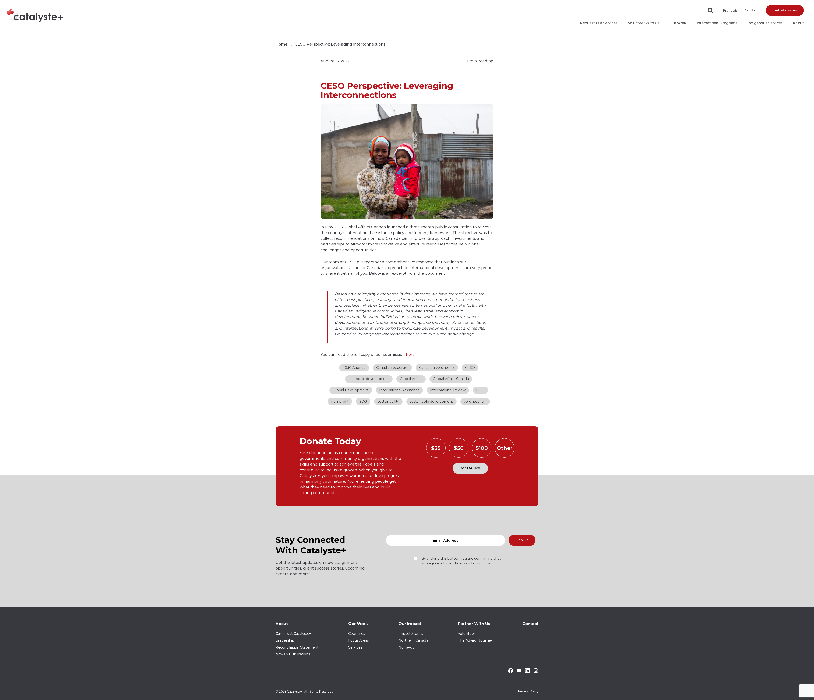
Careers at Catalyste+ (293, 634)
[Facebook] (510, 672)
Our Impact (410, 623)
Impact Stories (411, 634)
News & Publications (293, 654)
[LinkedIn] (527, 672)
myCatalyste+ (784, 10)
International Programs (717, 23)
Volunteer (466, 634)
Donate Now (470, 468)
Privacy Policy (528, 691)
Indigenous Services (765, 23)
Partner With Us (474, 623)
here (410, 354)
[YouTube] (519, 671)
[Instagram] (535, 672)
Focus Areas (358, 640)
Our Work (678, 23)
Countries (356, 634)
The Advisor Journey (475, 640)
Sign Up (522, 540)
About (798, 23)
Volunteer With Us (644, 23)
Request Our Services (598, 23)
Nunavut (406, 647)
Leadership (285, 640)
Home (282, 44)
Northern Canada (413, 640)
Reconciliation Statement (297, 647)
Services (355, 647)
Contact (752, 10)
